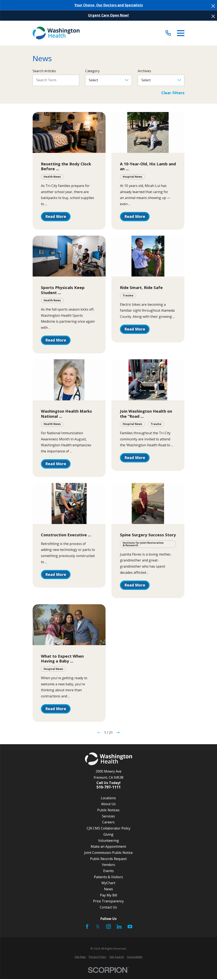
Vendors (108, 864)
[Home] (56, 33)
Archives (144, 71)
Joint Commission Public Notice (108, 852)
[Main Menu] (180, 33)
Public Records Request (108, 858)
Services (108, 816)
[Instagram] (108, 926)
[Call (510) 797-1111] (168, 33)
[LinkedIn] (119, 926)
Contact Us (108, 907)
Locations (108, 798)
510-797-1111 (108, 787)
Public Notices (108, 810)
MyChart (108, 883)
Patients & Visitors (108, 877)
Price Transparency (108, 901)
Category (92, 71)
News (108, 889)
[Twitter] (97, 926)
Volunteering (108, 840)
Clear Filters (172, 93)
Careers (108, 822)
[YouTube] (130, 926)
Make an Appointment (108, 846)
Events (108, 870)
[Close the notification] (213, 6)
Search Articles (44, 71)
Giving (108, 834)
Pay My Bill (108, 895)
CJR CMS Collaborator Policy (108, 828)
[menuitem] (80, 957)
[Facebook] (87, 926)
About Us (108, 804)
